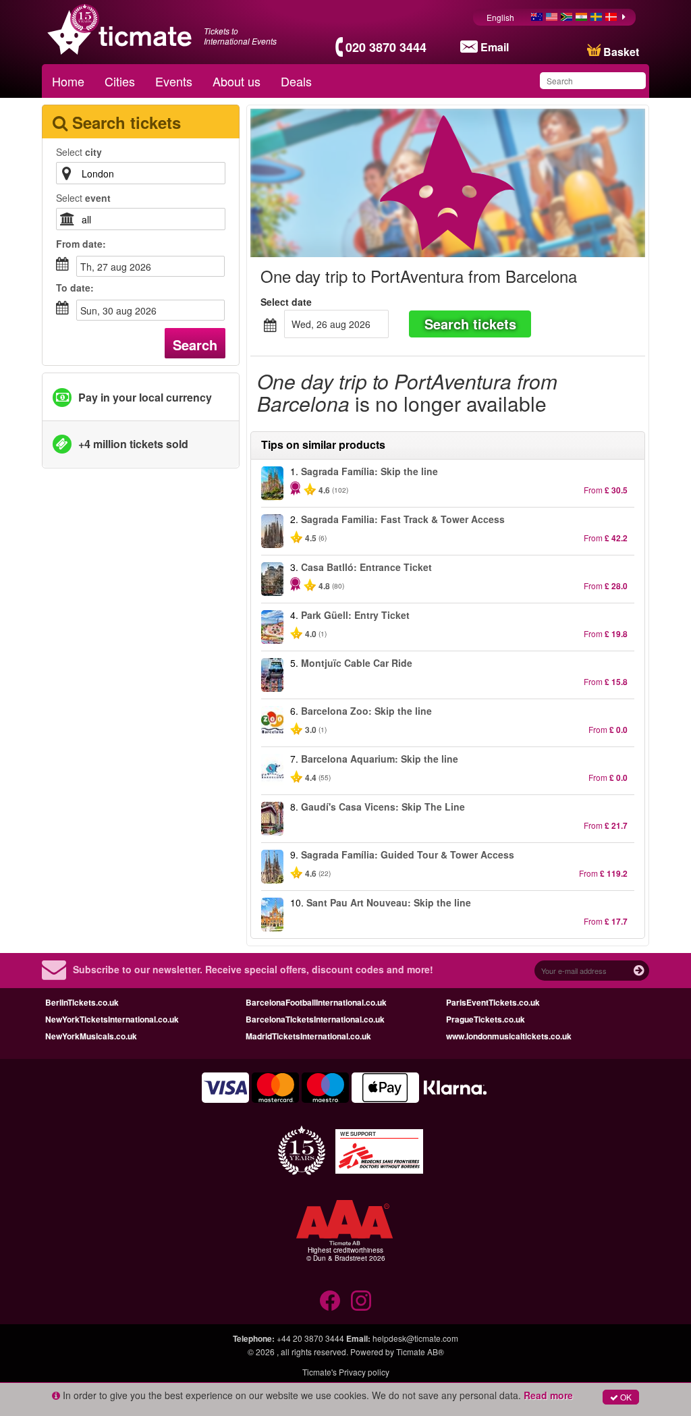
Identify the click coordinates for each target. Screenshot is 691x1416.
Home (68, 81)
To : (75, 287)
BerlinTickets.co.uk (82, 1002)
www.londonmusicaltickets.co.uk (509, 1036)
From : (81, 243)
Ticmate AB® (420, 1351)
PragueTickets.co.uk (485, 1019)
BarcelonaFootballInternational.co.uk (316, 1002)
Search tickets (470, 323)
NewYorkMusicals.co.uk (91, 1036)
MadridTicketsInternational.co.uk (308, 1036)
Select (79, 152)
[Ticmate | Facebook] (330, 1300)
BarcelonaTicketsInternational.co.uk (315, 1019)
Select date (286, 301)
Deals (296, 81)
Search (195, 344)
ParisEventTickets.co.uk (493, 1002)
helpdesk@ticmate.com (415, 1338)
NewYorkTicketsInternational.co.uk (112, 1019)
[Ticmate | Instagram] (361, 1300)
